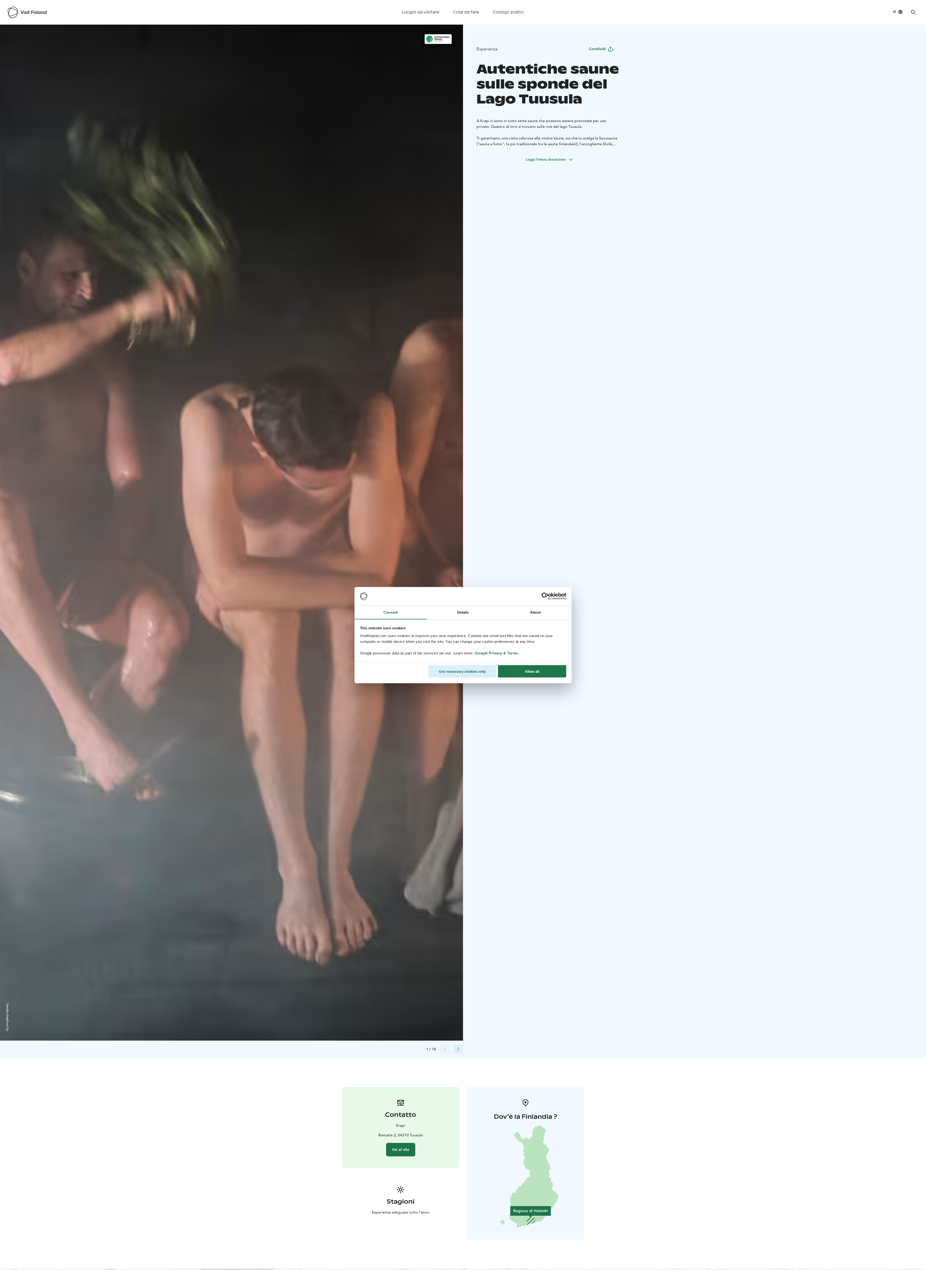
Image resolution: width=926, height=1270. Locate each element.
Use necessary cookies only (462, 671)
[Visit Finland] (27, 12)
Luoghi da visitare (420, 12)
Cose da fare (466, 12)
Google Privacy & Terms (496, 653)
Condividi (597, 49)
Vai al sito (400, 1149)
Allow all (532, 671)
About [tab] (535, 612)
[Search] (913, 12)
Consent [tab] (390, 612)
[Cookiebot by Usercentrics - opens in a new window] (545, 596)
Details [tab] (463, 612)
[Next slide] (458, 1049)
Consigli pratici (508, 12)
